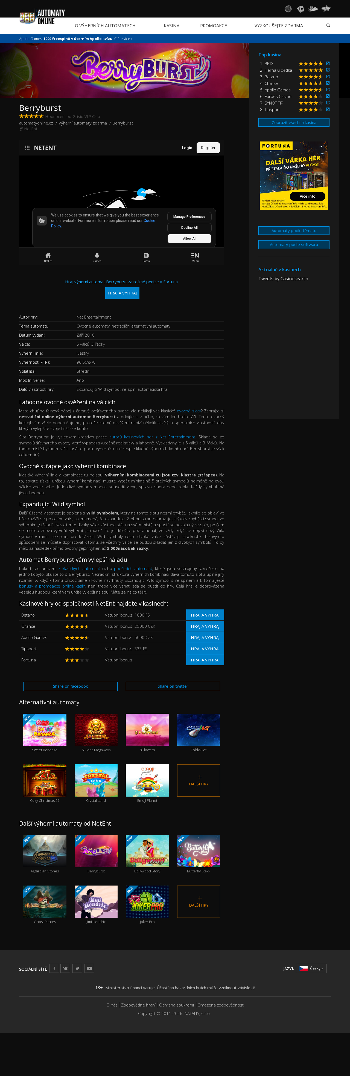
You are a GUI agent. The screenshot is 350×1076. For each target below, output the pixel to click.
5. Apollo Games (275, 89)
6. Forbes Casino (275, 96)
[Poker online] (313, 9)
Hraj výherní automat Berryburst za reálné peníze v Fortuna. (122, 287)
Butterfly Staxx (193, 854)
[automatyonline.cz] (42, 16)
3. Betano (269, 76)
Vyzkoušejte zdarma (279, 26)
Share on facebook (70, 686)
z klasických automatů (79, 568)
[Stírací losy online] (326, 9)
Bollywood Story (143, 854)
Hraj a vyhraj (205, 615)
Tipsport (29, 648)
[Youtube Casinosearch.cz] (89, 968)
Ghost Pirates (40, 905)
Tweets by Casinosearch (283, 279)
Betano (28, 615)
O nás (112, 1005)
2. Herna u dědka (276, 70)
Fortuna (28, 660)
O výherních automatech (105, 26)
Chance (28, 626)
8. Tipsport (270, 109)
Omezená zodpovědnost (220, 1005)
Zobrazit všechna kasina (294, 122)
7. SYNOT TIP (271, 102)
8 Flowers (147, 739)
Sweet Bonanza (40, 733)
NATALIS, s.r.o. (198, 1013)
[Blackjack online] (300, 9)
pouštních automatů (133, 568)
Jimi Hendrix (90, 905)
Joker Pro (140, 905)
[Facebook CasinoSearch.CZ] (54, 968)
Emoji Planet (147, 790)
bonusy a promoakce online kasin (52, 586)
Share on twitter (173, 686)
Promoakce (213, 26)
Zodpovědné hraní (138, 1005)
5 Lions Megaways (96, 739)
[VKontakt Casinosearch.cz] (65, 968)
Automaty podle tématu (294, 230)
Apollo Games (34, 637)
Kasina (171, 26)
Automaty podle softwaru (294, 244)
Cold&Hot (198, 739)
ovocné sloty (189, 410)
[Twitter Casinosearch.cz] (77, 968)
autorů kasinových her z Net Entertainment (152, 436)
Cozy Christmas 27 (44, 790)
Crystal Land (96, 790)
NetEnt (30, 128)
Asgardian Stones (41, 854)
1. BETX (266, 63)
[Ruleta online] (288, 9)
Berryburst (89, 854)
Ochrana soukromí (176, 1005)
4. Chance (269, 83)
